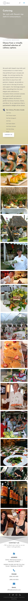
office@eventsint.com (14, 590)
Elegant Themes (14, 597)
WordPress (14, 599)
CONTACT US (8, 134)
